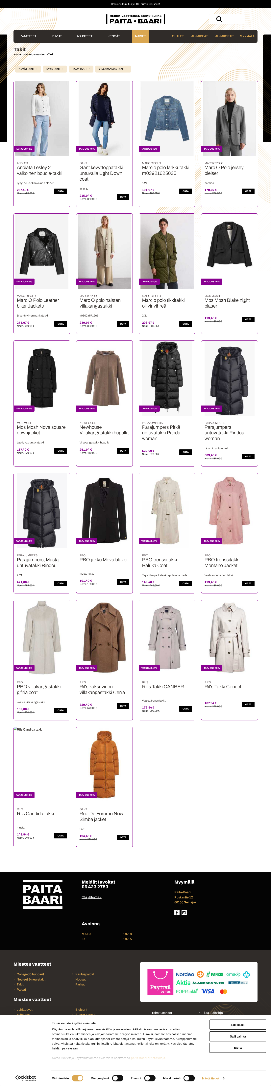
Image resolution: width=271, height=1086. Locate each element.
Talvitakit (79, 69)
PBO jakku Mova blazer (104, 559)
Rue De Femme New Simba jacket (101, 816)
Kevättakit (27, 69)
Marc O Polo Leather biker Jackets (38, 303)
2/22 (82, 829)
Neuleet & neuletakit (31, 979)
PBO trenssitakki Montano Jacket (222, 562)
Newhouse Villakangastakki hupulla (104, 430)
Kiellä (238, 1048)
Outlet (178, 36)
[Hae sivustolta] (219, 19)
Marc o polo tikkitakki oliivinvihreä (163, 303)
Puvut (57, 36)
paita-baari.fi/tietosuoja (148, 1058)
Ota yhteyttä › (91, 897)
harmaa (209, 183)
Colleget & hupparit (30, 974)
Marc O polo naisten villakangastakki (100, 303)
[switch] (117, 1078)
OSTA (61, 191)
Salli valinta (238, 1036)
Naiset (140, 36)
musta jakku (87, 573)
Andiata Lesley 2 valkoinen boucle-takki (39, 170)
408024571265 (89, 315)
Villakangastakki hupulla (94, 442)
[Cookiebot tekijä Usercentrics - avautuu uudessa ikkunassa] (25, 1078)
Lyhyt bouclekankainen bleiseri (35, 183)
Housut (80, 979)
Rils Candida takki (35, 813)
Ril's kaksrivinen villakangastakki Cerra (102, 689)
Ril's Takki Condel (223, 686)
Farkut (80, 984)
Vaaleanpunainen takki (219, 575)
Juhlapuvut (25, 1009)
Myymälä (247, 36)
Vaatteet (28, 36)
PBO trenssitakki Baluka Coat (159, 562)
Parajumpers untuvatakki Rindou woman (224, 433)
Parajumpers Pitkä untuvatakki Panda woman (161, 433)
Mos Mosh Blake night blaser (227, 303)
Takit (51, 54)
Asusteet (84, 36)
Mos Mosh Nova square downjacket (41, 430)
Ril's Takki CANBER (163, 686)
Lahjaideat (199, 36)
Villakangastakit (112, 69)
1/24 (144, 183)
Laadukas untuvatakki (30, 442)
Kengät (114, 36)
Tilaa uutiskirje (212, 1012)
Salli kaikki (238, 1024)
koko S (84, 188)
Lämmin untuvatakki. (217, 448)
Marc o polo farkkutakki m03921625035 (165, 170)
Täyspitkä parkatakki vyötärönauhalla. (165, 575)
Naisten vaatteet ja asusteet (29, 54)
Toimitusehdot (162, 1012)
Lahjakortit (224, 36)
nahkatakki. (33, 315)
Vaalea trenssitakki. (154, 700)
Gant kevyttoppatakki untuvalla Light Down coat (101, 173)
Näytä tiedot (210, 1078)
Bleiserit (81, 1009)
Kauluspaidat (84, 974)
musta (21, 827)
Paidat (21, 989)
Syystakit (53, 69)
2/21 (144, 315)
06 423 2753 (95, 886)
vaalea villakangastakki (31, 702)
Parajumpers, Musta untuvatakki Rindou (38, 562)
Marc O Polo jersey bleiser (224, 170)
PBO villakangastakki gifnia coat (39, 689)
